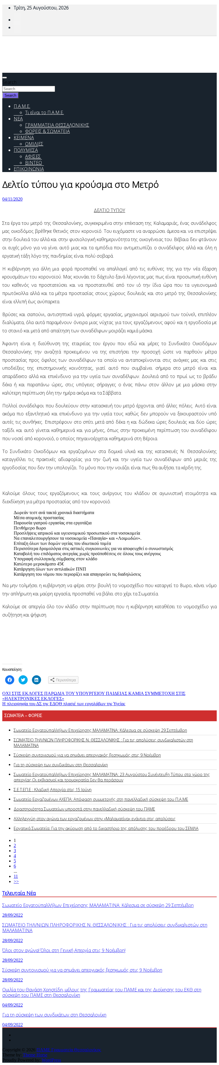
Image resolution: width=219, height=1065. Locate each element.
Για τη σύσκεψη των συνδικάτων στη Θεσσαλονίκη (61, 764)
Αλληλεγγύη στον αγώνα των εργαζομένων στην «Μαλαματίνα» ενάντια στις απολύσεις (95, 818)
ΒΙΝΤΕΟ (33, 162)
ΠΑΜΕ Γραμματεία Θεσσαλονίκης (68, 1049)
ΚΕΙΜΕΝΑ (24, 137)
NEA (18, 119)
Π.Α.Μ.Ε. (22, 106)
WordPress (51, 1060)
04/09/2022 (12, 1005)
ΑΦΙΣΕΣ (33, 156)
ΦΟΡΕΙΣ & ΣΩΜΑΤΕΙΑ (47, 131)
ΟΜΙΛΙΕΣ (34, 144)
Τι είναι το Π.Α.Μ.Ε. (44, 112)
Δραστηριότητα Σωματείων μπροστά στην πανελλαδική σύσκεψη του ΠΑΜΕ (84, 809)
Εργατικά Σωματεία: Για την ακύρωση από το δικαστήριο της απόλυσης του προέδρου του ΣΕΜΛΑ (106, 828)
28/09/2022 (12, 915)
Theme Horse (35, 1054)
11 (16, 876)
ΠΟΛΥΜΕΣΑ (26, 150)
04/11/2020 (12, 199)
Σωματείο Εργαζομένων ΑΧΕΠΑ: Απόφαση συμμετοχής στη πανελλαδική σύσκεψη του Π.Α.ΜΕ (101, 799)
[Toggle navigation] (4, 77)
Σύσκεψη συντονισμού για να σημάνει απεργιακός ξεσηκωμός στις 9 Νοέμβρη (87, 755)
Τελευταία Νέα (19, 892)
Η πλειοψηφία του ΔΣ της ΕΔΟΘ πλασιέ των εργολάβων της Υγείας (63, 703)
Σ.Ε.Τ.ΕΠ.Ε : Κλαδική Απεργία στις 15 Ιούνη (53, 789)
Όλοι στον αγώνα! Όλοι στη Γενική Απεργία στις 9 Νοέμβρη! (63, 950)
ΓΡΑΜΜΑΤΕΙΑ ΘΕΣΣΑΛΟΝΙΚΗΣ (57, 125)
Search (9, 82)
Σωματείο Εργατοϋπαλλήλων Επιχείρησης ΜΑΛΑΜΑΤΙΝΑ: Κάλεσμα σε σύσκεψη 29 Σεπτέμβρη (100, 730)
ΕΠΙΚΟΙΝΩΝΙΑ (29, 169)
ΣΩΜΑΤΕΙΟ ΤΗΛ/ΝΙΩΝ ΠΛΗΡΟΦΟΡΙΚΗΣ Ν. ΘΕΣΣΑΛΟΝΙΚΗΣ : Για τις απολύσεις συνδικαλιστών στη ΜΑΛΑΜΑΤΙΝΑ (104, 927)
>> (16, 881)
